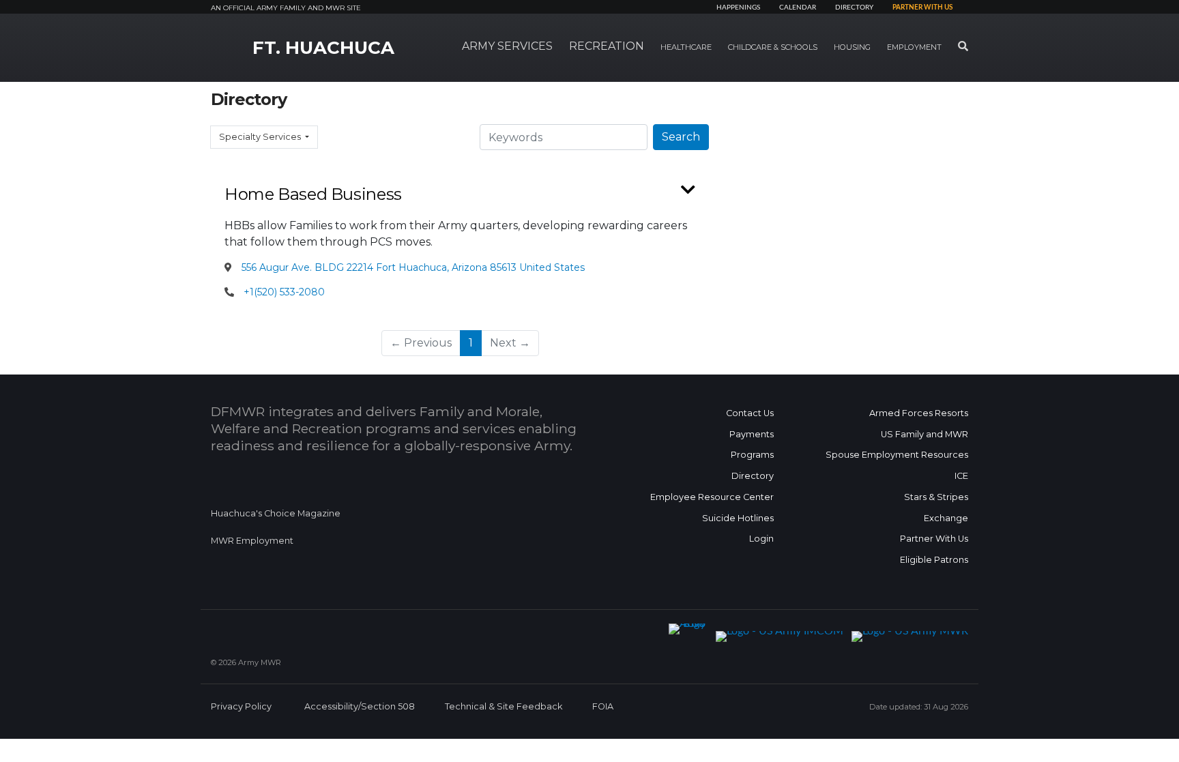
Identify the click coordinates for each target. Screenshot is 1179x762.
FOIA (602, 706)
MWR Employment (252, 541)
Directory (854, 7)
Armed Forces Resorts (918, 413)
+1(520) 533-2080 (284, 292)
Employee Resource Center (712, 497)
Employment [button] (914, 47)
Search (681, 136)
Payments (751, 434)
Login (761, 538)
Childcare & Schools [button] (772, 47)
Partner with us (922, 7)
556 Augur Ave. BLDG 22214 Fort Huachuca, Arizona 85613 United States (412, 267)
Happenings (738, 7)
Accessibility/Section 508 (359, 706)
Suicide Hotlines (738, 518)
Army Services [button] (507, 46)
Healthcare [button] (686, 47)
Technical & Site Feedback (503, 706)
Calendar (797, 7)
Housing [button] (852, 47)
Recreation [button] (606, 46)
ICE (961, 476)
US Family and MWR (924, 434)
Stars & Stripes (936, 497)
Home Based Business (313, 194)
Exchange (946, 518)
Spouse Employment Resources (897, 455)
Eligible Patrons (934, 560)
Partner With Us (934, 538)
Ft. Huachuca (323, 48)
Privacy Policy (241, 706)
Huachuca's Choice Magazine (275, 513)
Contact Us (750, 413)
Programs (752, 455)
